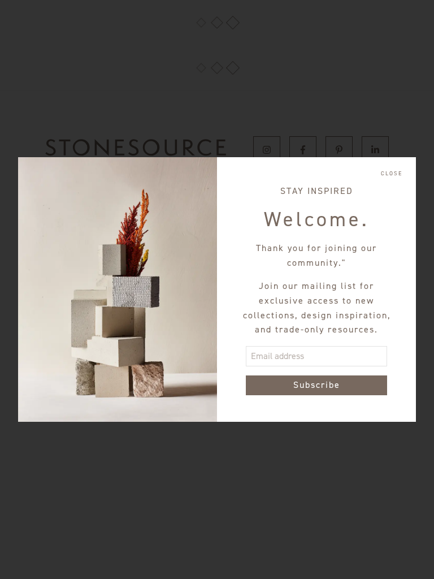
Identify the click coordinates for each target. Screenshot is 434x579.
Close (391, 173)
